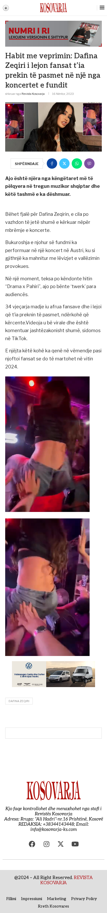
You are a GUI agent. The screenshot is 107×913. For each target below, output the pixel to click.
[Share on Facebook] (52, 163)
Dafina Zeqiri (19, 701)
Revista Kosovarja (33, 94)
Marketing (56, 898)
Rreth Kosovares (53, 906)
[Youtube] (75, 843)
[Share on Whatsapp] (77, 163)
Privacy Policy (84, 898)
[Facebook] (32, 843)
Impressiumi (31, 898)
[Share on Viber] (89, 163)
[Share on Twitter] (64, 163)
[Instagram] (46, 843)
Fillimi (11, 898)
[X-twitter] (60, 843)
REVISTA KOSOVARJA (66, 880)
